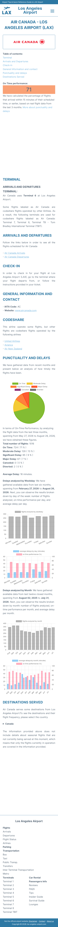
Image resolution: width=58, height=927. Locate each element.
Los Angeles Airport (30, 10)
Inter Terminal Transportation (18, 869)
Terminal (7, 57)
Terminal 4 (8, 892)
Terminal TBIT (10, 912)
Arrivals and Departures (15, 61)
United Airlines (12, 341)
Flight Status (9, 839)
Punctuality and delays (15, 73)
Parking (7, 846)
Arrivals (7, 831)
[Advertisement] (29, 145)
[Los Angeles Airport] (6, 10)
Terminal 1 (8, 881)
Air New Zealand (13, 348)
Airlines (7, 843)
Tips (31, 892)
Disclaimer (33, 921)
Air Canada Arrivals (15, 253)
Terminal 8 (8, 908)
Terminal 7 (8, 904)
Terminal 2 (8, 885)
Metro (6, 873)
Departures (9, 835)
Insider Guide (36, 896)
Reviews (33, 885)
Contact (42, 921)
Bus (5, 854)
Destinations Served (13, 76)
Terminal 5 (8, 896)
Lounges (33, 904)
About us (50, 921)
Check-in (7, 65)
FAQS (32, 889)
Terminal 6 (8, 900)
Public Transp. (10, 862)
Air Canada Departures (17, 256)
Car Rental (35, 877)
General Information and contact (20, 69)
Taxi (5, 858)
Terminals (8, 877)
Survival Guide (36, 900)
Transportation (11, 850)
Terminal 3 (8, 889)
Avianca (9, 344)
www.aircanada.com (26, 310)
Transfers (8, 866)
